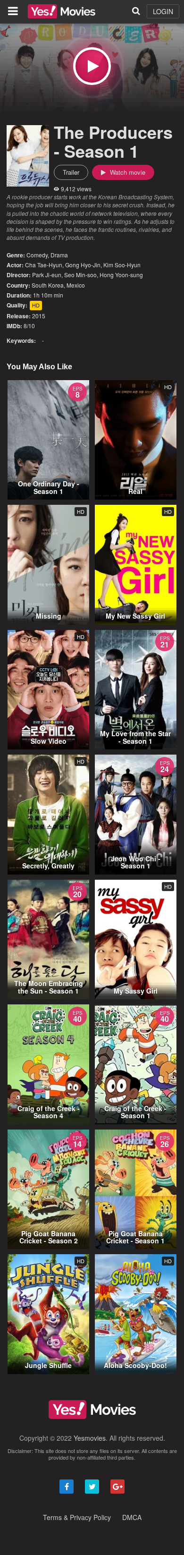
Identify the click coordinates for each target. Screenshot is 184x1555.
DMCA (132, 1517)
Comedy (37, 255)
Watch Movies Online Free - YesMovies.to (61, 11)
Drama (59, 255)
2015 (38, 316)
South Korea (48, 285)
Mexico (76, 285)
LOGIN (163, 11)
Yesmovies (90, 1438)
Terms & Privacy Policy (77, 1517)
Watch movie (126, 172)
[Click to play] (92, 66)
